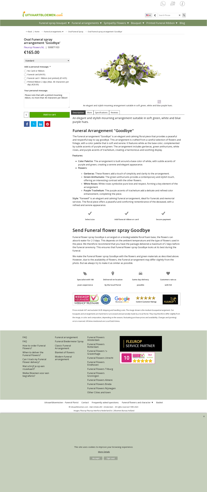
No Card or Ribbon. (36, 70)
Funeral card (36, 74)
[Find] (184, 15)
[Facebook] (27, 124)
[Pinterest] (47, 124)
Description (78, 112)
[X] (33, 124)
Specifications (101, 112)
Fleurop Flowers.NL (34, 47)
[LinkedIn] (40, 124)
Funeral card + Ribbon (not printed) (47, 78)
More (89, 112)
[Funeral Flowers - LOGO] (42, 13)
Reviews (114, 112)
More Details (104, 451)
